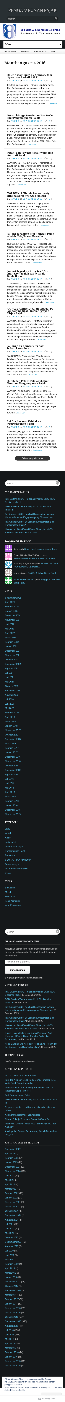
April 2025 (10, 602)
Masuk (8, 891)
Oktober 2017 (11, 734)
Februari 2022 (12, 641)
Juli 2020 (9, 699)
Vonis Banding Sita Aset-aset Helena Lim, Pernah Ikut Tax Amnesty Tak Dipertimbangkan (31, 1045)
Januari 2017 (11, 752)
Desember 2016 (13, 756)
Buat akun (10, 887)
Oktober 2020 (11, 686)
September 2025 (13, 597)
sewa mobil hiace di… (24, 579)
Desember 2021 (13, 650)
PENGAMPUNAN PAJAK (32, 10)
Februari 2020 (12, 712)
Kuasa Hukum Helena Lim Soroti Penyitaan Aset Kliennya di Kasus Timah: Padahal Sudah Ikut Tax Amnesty (28, 1036)
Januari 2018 (11, 725)
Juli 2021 (9, 672)
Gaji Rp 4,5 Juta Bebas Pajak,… (43, 572)
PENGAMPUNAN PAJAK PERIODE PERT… (36, 558)
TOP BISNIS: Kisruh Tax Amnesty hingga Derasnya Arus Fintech (28, 194)
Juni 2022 (9, 624)
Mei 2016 (9, 787)
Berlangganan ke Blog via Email (22, 941)
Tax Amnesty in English (16, 868)
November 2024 (13, 619)
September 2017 (13, 739)
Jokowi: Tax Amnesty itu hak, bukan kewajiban (25, 347)
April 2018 (10, 716)
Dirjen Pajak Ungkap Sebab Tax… (41, 548)
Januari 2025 (11, 610)
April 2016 (10, 792)
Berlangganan (17, 969)
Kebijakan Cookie (17, 1390)
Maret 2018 (10, 721)
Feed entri (10, 896)
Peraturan (10, 855)
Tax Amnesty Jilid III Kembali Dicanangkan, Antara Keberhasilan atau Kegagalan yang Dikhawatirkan (29, 515)
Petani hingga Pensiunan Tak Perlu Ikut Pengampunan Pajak (30, 116)
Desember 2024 (13, 615)
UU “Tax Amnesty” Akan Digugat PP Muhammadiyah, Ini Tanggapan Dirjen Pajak (30, 311)
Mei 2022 (9, 628)
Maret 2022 (10, 637)
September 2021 (13, 663)
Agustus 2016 (11, 774)
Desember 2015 (13, 809)
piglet (15, 81)
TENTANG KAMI (10, 52)
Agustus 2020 (11, 694)
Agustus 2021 (11, 668)
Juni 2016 (9, 783)
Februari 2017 (12, 747)
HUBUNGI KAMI (40, 52)
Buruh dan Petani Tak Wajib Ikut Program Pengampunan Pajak (28, 382)
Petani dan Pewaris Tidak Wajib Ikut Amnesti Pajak (30, 154)
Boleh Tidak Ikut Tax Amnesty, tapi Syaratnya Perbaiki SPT (29, 76)
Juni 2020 (9, 703)
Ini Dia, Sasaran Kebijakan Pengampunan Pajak (24, 422)
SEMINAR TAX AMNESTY (18, 859)
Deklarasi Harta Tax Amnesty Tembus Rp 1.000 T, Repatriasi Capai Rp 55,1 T (29, 1089)
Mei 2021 (9, 681)
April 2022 (10, 633)
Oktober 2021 (11, 659)
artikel (8, 833)
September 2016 (13, 769)
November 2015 (13, 814)
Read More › (32, 144)
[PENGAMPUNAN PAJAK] (32, 31)
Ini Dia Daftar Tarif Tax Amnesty (20, 1075)
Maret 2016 (10, 796)
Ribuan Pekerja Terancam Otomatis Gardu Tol (27, 1119)
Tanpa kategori (12, 864)
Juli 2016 (9, 778)
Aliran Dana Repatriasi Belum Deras (22, 1114)
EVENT (54, 52)
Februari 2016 (12, 800)
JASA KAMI (25, 52)
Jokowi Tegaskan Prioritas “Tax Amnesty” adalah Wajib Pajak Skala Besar (27, 273)
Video (8, 872)
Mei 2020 (9, 708)
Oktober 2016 (11, 765)
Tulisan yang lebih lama (32, 458)
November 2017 (13, 730)
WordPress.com (13, 905)
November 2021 (13, 655)
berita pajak (10, 842)
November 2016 (13, 761)
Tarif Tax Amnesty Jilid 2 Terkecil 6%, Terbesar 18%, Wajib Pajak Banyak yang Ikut (30, 1081)
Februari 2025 (12, 606)
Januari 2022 (11, 646)
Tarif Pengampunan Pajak (17, 1095)
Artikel (8, 837)
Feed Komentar (12, 900)
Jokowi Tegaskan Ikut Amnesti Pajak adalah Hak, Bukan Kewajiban (30, 235)
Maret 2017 (10, 743)
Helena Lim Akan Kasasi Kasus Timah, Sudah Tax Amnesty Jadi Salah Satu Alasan (29, 531)
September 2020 (13, 690)
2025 (7, 828)
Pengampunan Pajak (15, 850)
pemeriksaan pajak (14, 846)
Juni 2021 (9, 677)
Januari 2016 (11, 805)
